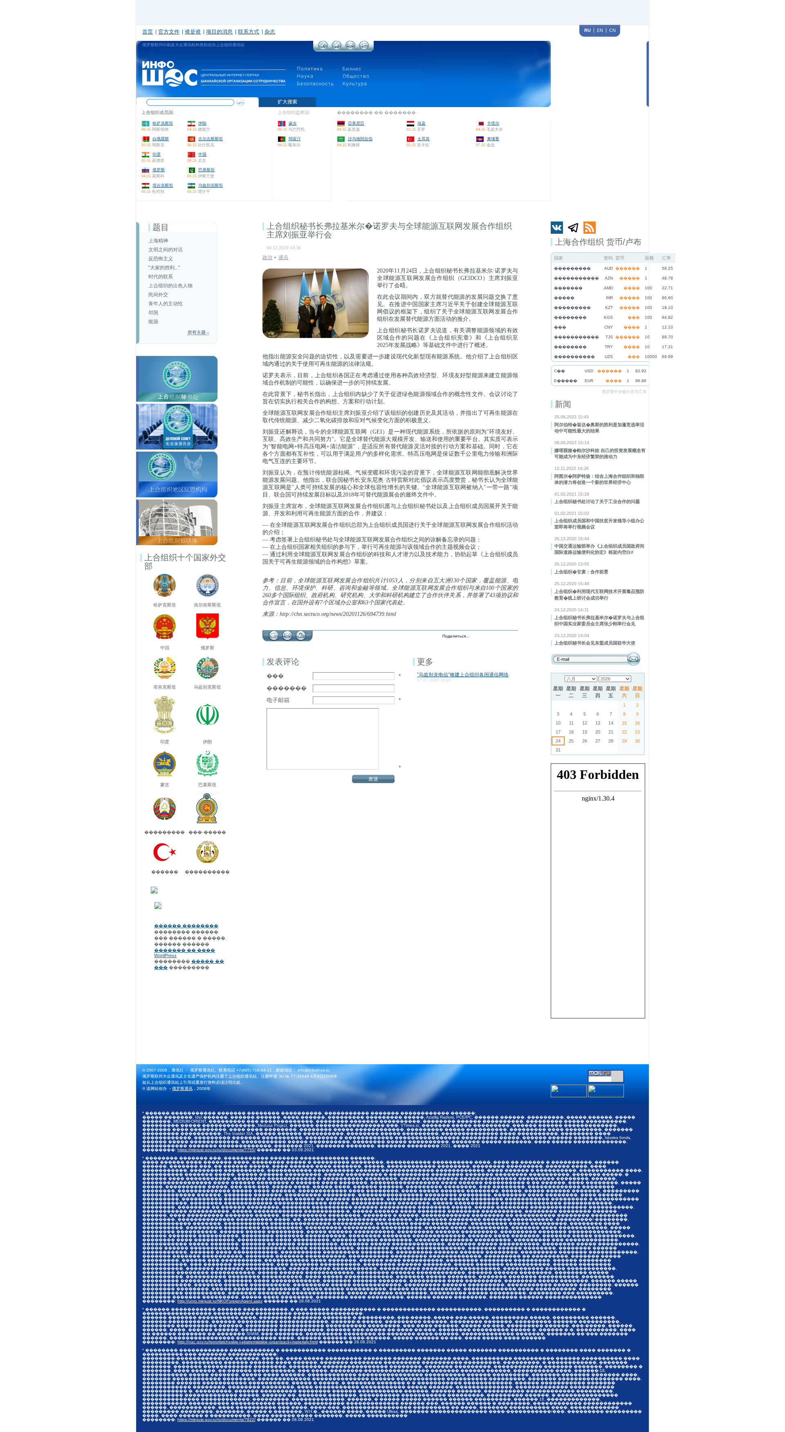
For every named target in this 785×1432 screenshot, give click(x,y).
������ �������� (186, 925)
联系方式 (248, 32)
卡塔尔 (493, 123)
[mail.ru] (606, 1072)
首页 (147, 32)
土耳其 (423, 138)
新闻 (563, 404)
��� (275, 676)
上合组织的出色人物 (170, 286)
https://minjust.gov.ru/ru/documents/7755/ (216, 1150)
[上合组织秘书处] (177, 358)
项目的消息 (219, 32)
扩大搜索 (287, 102)
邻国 (153, 312)
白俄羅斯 (161, 138)
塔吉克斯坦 (163, 185)
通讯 (283, 257)
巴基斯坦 (206, 170)
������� (287, 688)
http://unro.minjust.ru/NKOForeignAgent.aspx (219, 1301)
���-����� (207, 832)
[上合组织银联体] (177, 501)
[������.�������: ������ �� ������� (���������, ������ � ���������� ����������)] (606, 1091)
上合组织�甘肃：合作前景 (581, 571)
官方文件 (168, 32)
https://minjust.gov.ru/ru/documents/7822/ (216, 1419)
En (600, 30)
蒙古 (293, 123)
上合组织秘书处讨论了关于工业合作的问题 (597, 501)
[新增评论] (274, 633)
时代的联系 (160, 277)
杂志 (270, 32)
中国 (202, 154)
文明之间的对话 (165, 250)
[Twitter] (478, 636)
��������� (164, 832)
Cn (612, 30)
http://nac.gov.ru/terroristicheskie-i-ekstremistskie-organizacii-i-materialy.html (247, 1342)
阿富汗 (295, 138)
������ (164, 871)
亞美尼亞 (356, 123)
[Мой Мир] (512, 636)
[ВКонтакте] (495, 636)
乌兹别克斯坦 (210, 185)
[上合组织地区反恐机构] (177, 454)
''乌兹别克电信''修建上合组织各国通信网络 (463, 675)
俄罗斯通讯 (182, 1088)
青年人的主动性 (165, 304)
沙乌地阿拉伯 (360, 138)
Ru (587, 30)
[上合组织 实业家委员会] (177, 406)
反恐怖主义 (160, 259)
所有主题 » (198, 332)
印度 (157, 154)
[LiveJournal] (486, 636)
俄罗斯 (159, 170)
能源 (153, 321)
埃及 (421, 123)
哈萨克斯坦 (163, 123)
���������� (207, 871)
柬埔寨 (493, 138)
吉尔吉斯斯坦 (210, 138)
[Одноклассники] (504, 636)
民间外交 (158, 295)
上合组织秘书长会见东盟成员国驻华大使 (594, 642)
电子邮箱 (278, 700)
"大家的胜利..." (164, 268)
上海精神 (158, 241)
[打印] (301, 633)
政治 (267, 257)
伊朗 (202, 123)
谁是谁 (193, 32)
